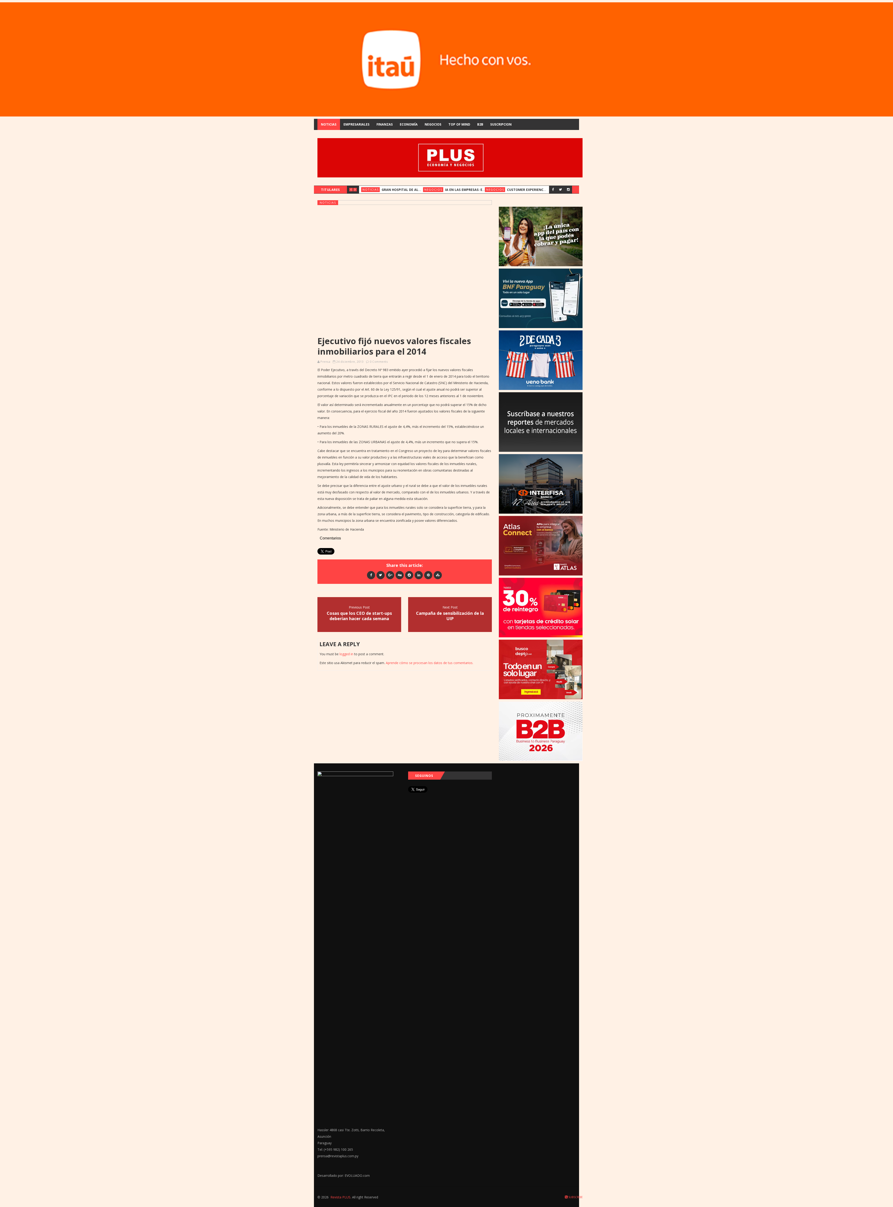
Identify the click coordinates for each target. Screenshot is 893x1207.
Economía (409, 124)
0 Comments (379, 362)
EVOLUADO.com (357, 1175)
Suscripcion (501, 124)
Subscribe (575, 1197)
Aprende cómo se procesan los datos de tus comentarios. (429, 663)
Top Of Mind (459, 124)
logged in (346, 654)
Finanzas (385, 124)
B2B (480, 124)
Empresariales (356, 124)
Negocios (433, 124)
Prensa (325, 362)
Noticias (329, 124)
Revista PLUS (340, 1197)
